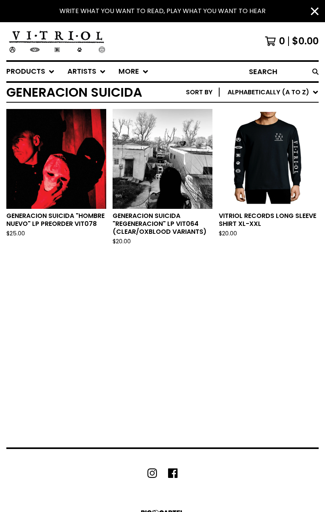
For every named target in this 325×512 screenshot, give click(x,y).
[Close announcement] (315, 11)
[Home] (57, 41)
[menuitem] (30, 71)
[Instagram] (152, 473)
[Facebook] (172, 473)
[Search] (315, 71)
